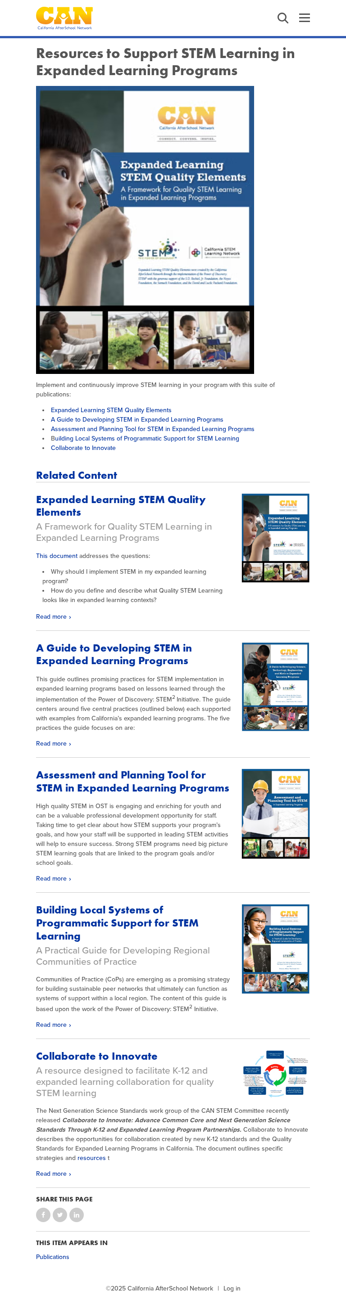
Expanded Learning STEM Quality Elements (111, 410)
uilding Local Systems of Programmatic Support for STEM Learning (147, 438)
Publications (52, 1257)
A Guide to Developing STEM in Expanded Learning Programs (137, 419)
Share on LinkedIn (76, 1215)
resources (91, 1158)
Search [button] (283, 18)
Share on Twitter (60, 1215)
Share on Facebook (43, 1215)
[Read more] (173, 230)
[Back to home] (64, 18)
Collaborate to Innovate (83, 448)
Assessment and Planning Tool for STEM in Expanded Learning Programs (153, 429)
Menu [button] (304, 18)
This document (56, 556)
